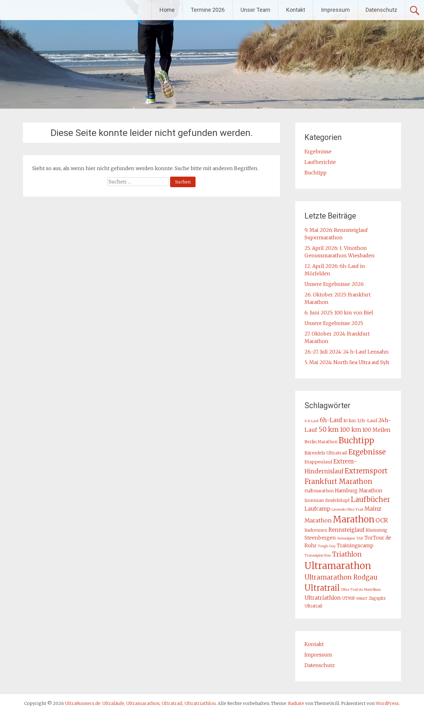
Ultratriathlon (322, 597)
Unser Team (255, 10)
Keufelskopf (337, 500)
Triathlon (347, 554)
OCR (382, 520)
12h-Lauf (367, 420)
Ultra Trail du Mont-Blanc (361, 590)
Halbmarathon (319, 491)
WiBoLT (362, 599)
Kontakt (295, 10)
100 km (350, 429)
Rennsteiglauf (346, 529)
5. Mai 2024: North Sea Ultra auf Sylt (346, 362)
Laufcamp (317, 508)
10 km (349, 420)
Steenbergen (320, 538)
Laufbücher (370, 499)
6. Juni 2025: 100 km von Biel (338, 312)
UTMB (348, 598)
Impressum (335, 10)
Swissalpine (346, 538)
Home (167, 10)
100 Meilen (376, 429)
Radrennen (315, 530)
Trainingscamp (355, 545)
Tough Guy (327, 546)
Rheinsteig (376, 530)
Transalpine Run (317, 555)
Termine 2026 (208, 10)
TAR (359, 538)
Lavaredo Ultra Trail (347, 510)
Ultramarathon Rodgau (340, 577)
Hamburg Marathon (358, 490)
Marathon (353, 519)
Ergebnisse (318, 151)
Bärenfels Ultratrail (325, 453)
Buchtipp (315, 172)
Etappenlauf (318, 462)
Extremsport (366, 471)
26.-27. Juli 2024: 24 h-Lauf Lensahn (346, 352)
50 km (328, 429)
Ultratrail (322, 588)
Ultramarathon (337, 565)
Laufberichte (320, 162)
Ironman (314, 500)
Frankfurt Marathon (338, 481)
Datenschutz (381, 10)
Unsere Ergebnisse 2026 (334, 284)
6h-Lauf (331, 420)
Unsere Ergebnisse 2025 (333, 323)
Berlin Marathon (320, 441)
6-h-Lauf (311, 421)
